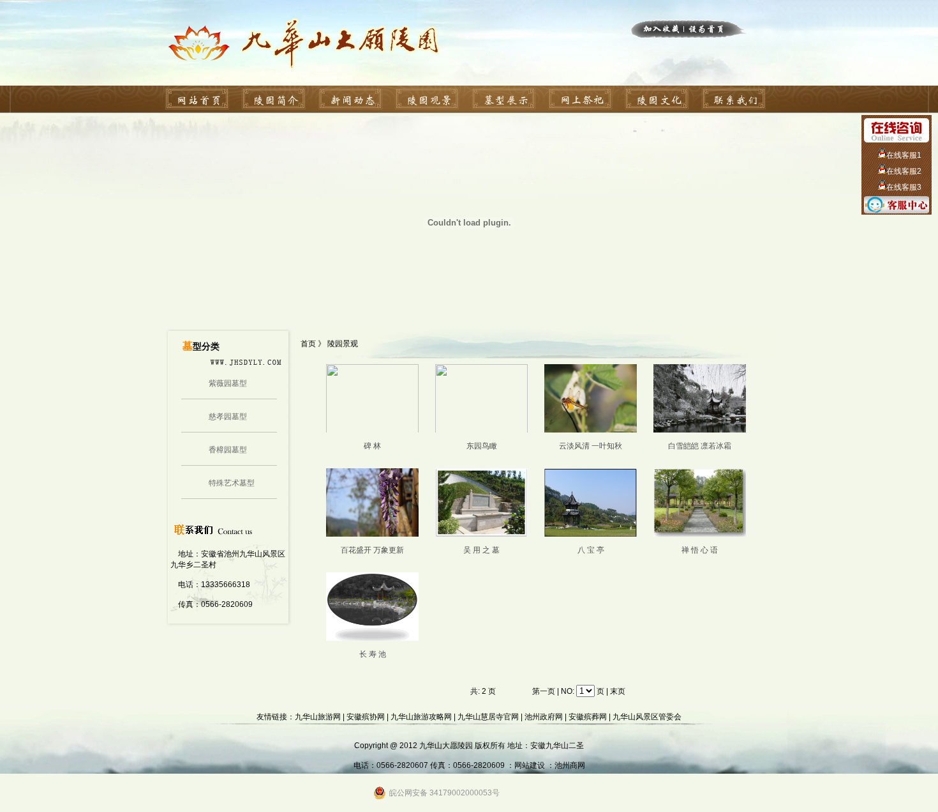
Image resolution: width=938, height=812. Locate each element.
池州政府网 (544, 716)
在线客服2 (903, 171)
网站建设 (529, 765)
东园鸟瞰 (481, 445)
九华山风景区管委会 (647, 716)
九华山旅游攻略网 (421, 716)
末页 (617, 691)
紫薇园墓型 (228, 383)
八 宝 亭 (590, 550)
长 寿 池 (372, 654)
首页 (309, 343)
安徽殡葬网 (588, 716)
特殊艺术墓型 (232, 483)
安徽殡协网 (365, 716)
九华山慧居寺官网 (488, 716)
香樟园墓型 (228, 449)
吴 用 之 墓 (481, 550)
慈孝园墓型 (228, 416)
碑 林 (372, 445)
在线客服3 (903, 187)
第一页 (543, 691)
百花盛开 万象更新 (372, 550)
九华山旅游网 (318, 716)
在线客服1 (903, 155)
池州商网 (570, 765)
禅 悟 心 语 (699, 550)
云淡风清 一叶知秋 (590, 445)
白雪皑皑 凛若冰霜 (699, 445)
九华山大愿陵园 (446, 745)
